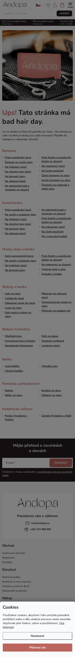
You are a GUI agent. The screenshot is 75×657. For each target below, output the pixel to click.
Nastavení (37, 636)
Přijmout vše (37, 648)
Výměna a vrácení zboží (15, 586)
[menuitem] (9, 150)
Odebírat (60, 463)
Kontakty (7, 562)
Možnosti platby (11, 577)
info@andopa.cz (40, 523)
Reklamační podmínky (14, 590)
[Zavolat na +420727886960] (48, 5)
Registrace (8, 557)
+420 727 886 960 (40, 529)
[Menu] (70, 5)
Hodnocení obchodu (13, 553)
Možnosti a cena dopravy (16, 581)
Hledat (64, 13)
